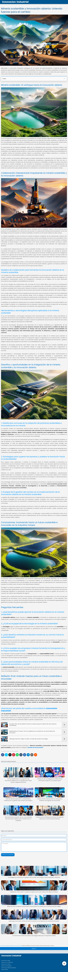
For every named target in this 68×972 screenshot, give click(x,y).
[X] (10, 754)
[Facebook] (2, 754)
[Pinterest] (13, 754)
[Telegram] (28, 754)
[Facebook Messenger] (6, 754)
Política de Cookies (5, 964)
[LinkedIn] (24, 754)
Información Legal (5, 960)
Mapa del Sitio (4, 969)
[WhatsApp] (17, 754)
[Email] (31, 754)
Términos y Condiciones (7, 962)
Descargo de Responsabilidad (8, 967)
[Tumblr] (21, 754)
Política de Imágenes (6, 966)
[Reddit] (35, 754)
